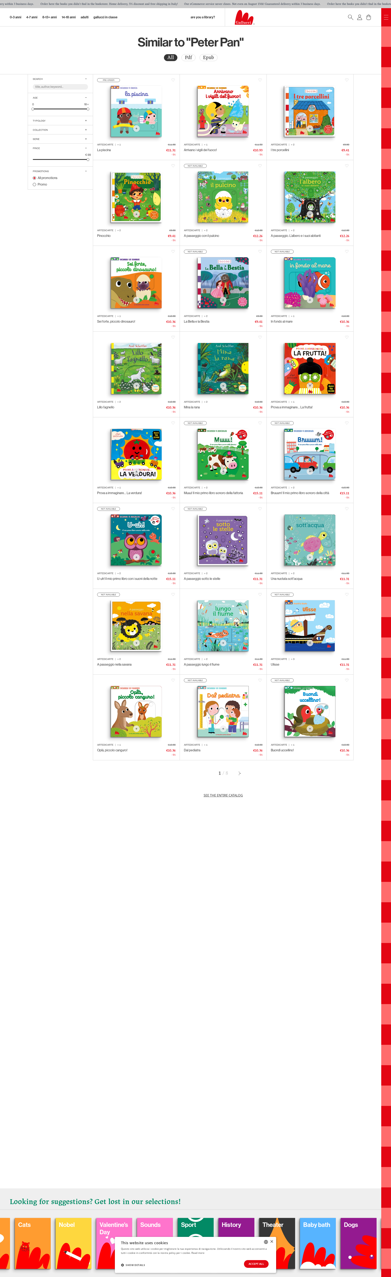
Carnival (322, 1225)
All (170, 57)
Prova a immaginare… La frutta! (292, 407)
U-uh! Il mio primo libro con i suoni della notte (127, 579)
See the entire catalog (223, 795)
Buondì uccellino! (282, 750)
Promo (42, 184)
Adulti (85, 17)
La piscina (104, 150)
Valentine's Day (39, 1228)
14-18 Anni (69, 17)
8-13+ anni (49, 17)
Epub (208, 57)
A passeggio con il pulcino (201, 236)
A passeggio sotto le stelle (202, 579)
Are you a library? (203, 17)
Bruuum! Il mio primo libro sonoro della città (300, 493)
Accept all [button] (256, 1264)
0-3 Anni (15, 17)
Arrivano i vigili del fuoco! (200, 150)
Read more (197, 1253)
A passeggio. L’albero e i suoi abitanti (296, 236)
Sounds (76, 1225)
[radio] (170, 57)
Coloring (362, 1225)
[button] (133, 1265)
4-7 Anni (31, 17)
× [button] (271, 1241)
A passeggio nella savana (114, 664)
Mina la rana (192, 407)
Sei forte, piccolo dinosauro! (116, 321)
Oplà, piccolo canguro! (112, 750)
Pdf (188, 57)
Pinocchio (104, 236)
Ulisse (275, 664)
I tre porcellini (280, 150)
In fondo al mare (282, 321)
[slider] (33, 109)
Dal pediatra (192, 750)
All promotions (47, 178)
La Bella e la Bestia (196, 321)
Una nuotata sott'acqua (286, 579)
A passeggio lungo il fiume (202, 664)
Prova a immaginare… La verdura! (119, 493)
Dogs (277, 1225)
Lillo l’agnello (105, 407)
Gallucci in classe (105, 17)
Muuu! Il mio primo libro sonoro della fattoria (213, 493)
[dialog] (195, 1255)
